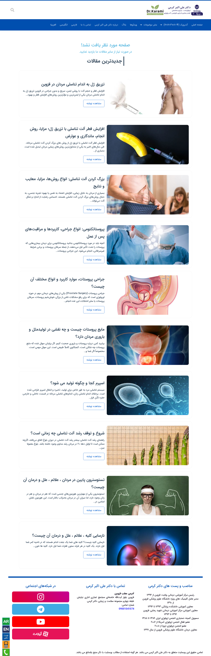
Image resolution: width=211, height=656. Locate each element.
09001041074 (126, 609)
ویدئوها (133, 25)
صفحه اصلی (197, 25)
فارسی (74, 25)
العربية (53, 25)
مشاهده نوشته (94, 103)
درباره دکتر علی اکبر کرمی (106, 25)
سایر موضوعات (150, 25)
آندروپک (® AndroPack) (176, 25)
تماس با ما (86, 25)
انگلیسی (64, 25)
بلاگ (124, 25)
